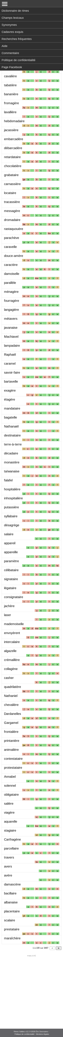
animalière (11, 749)
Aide (4, 46)
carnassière (12, 184)
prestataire (11, 929)
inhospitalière (13, 498)
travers (9, 857)
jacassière (11, 130)
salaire (8, 534)
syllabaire (10, 516)
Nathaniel (10, 696)
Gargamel (11, 722)
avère (8, 875)
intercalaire (12, 642)
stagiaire (10, 830)
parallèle (10, 282)
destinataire (12, 435)
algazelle (10, 651)
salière (8, 803)
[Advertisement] (31, 989)
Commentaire (10, 53)
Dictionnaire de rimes (15, 10)
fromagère (11, 103)
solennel (10, 785)
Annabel (10, 776)
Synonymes (9, 24)
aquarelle (10, 821)
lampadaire (12, 345)
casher (9, 678)
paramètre (11, 561)
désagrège (11, 525)
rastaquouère (13, 229)
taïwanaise (11, 471)
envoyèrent (12, 633)
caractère (11, 265)
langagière (11, 309)
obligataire (11, 794)
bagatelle (10, 417)
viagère (9, 812)
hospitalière (12, 489)
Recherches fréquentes (17, 39)
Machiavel (11, 336)
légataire (10, 588)
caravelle (10, 247)
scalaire (9, 920)
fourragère (11, 300)
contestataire (13, 758)
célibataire (11, 570)
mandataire (12, 408)
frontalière (11, 731)
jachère (9, 606)
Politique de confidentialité (18, 60)
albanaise (11, 902)
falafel (8, 480)
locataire (10, 193)
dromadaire (12, 220)
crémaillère (12, 660)
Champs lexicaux (13, 17)
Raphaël (10, 354)
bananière (11, 94)
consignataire (13, 597)
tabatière (10, 85)
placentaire (12, 911)
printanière (11, 740)
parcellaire (11, 848)
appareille (11, 552)
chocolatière (12, 166)
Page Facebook (12, 67)
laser (7, 615)
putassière (11, 507)
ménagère (11, 291)
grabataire (11, 175)
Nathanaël (11, 426)
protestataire (13, 767)
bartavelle (11, 381)
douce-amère (13, 256)
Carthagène (12, 839)
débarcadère (13, 148)
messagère (12, 211)
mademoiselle (14, 624)
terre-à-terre (13, 444)
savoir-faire (12, 372)
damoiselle (11, 273)
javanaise (10, 327)
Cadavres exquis (12, 32)
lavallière (10, 112)
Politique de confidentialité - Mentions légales (32, 1034)
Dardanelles (12, 713)
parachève (11, 238)
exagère (10, 390)
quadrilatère (12, 687)
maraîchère (12, 938)
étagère (9, 399)
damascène (12, 884)
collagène (11, 669)
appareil (9, 543)
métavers (10, 318)
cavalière (10, 76)
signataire (11, 579)
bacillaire (10, 893)
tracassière (12, 202)
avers (8, 866)
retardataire (12, 157)
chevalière (11, 705)
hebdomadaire (14, 121)
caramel (10, 363)
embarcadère (13, 139)
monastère (11, 462)
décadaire (11, 453)
